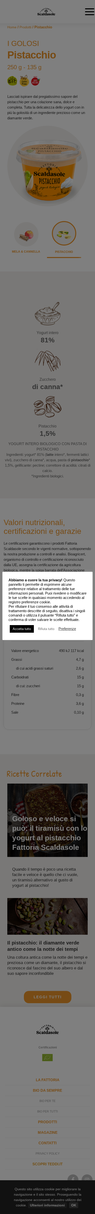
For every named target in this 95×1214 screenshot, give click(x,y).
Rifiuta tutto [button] (46, 629)
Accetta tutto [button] (22, 629)
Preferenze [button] (67, 629)
